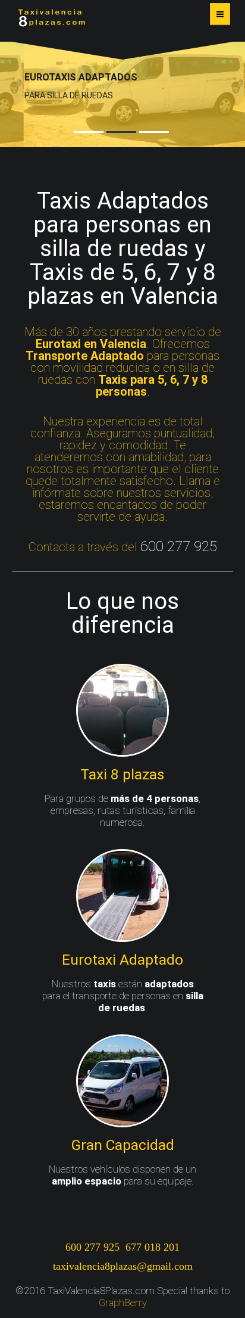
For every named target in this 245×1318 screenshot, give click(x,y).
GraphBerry (123, 1302)
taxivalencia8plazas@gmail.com (123, 1266)
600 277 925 (92, 1247)
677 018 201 (152, 1247)
